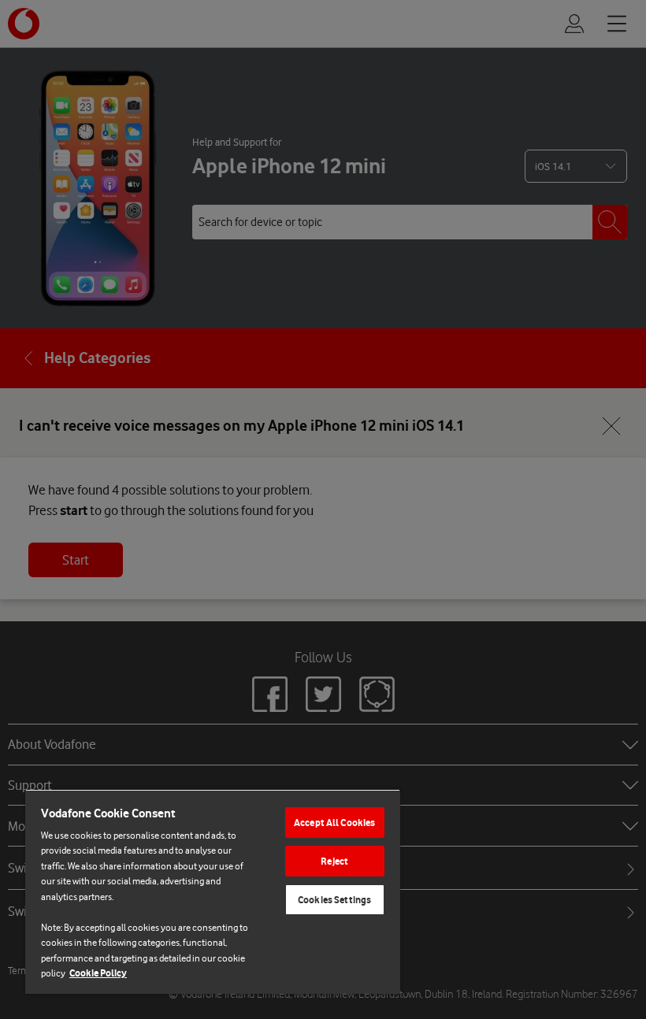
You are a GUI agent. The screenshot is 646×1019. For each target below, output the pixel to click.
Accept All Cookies (334, 822)
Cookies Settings (334, 900)
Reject (334, 861)
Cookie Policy (98, 973)
